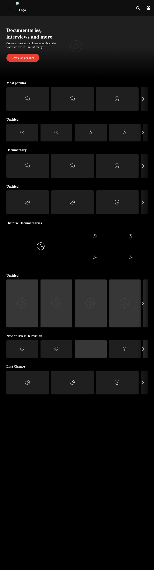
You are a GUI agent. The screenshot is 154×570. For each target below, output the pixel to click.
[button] (77, 47)
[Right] (143, 99)
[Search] (138, 8)
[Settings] (148, 8)
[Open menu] (8, 8)
